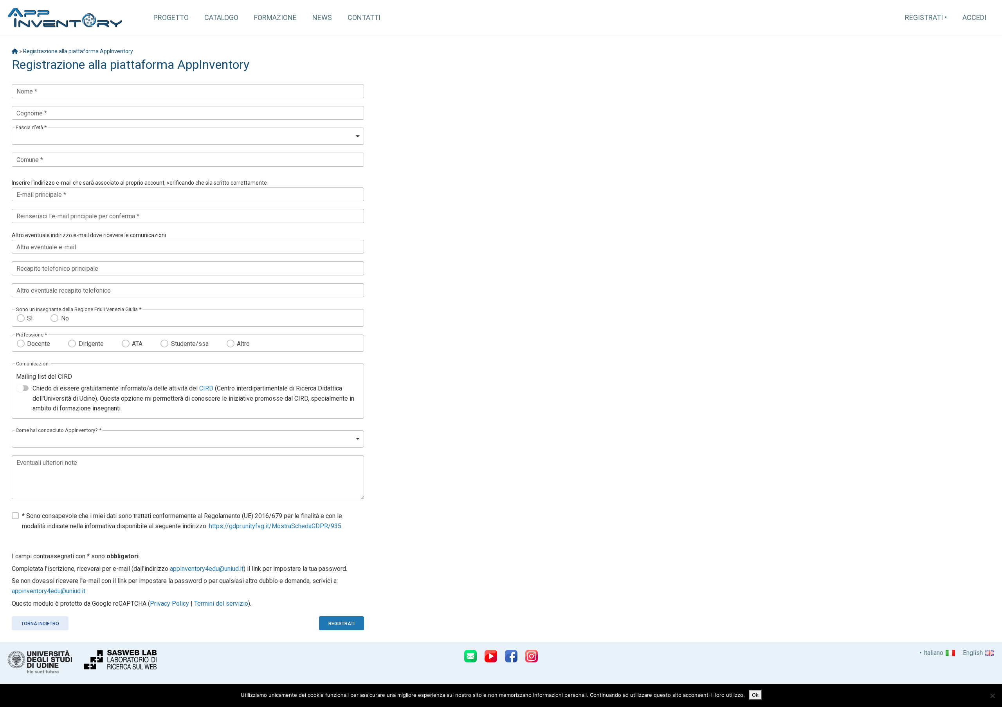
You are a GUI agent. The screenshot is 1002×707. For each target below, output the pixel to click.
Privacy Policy (169, 603)
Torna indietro (40, 623)
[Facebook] (511, 656)
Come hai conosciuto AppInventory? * (58, 430)
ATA (137, 343)
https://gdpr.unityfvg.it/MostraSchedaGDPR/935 (275, 526)
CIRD (206, 388)
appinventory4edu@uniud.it (206, 568)
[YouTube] (491, 656)
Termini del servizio (221, 603)
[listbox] (188, 136)
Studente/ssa (189, 343)
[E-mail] (470, 656)
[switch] (22, 388)
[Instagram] (531, 656)
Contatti (364, 17)
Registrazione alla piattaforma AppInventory (78, 51)
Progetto (171, 17)
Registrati (924, 17)
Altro (243, 343)
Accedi (974, 17)
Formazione (275, 17)
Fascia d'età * (31, 127)
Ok (755, 695)
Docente (38, 343)
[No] (992, 696)
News (322, 17)
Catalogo (221, 17)
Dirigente (91, 343)
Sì (29, 318)
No (64, 318)
